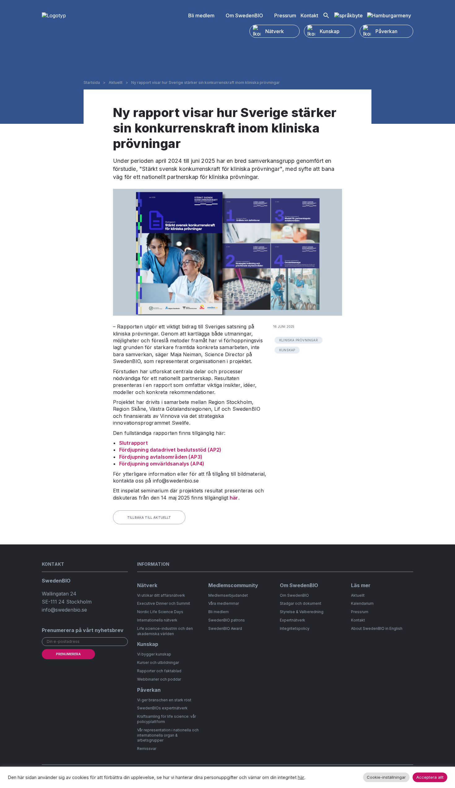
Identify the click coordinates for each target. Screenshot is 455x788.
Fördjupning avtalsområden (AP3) (160, 457)
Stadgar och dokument (300, 603)
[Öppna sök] (326, 15)
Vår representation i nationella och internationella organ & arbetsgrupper (168, 735)
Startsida (92, 82)
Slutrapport (133, 443)
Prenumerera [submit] (68, 654)
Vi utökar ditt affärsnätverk (161, 595)
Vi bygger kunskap (154, 654)
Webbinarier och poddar (159, 679)
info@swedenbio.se (64, 610)
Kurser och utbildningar (158, 662)
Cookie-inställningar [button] (386, 777)
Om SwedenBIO (244, 15)
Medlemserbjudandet (228, 595)
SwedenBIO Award (225, 628)
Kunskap (287, 350)
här (234, 498)
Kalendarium (362, 603)
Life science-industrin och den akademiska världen (165, 631)
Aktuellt (116, 82)
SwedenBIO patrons (226, 620)
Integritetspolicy (295, 628)
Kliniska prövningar (298, 340)
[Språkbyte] (348, 15)
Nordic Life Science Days (160, 611)
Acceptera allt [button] (430, 777)
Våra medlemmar (223, 603)
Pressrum (285, 15)
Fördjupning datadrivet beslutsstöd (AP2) (170, 450)
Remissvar (146, 748)
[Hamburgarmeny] (389, 15)
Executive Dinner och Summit (163, 603)
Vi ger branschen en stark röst (164, 700)
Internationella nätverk (157, 620)
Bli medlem (201, 15)
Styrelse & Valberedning (301, 611)
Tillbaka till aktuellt (149, 517)
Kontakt (309, 15)
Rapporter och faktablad (159, 671)
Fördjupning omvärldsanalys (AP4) (161, 464)
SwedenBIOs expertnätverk (162, 708)
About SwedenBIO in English (376, 628)
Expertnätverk (292, 620)
